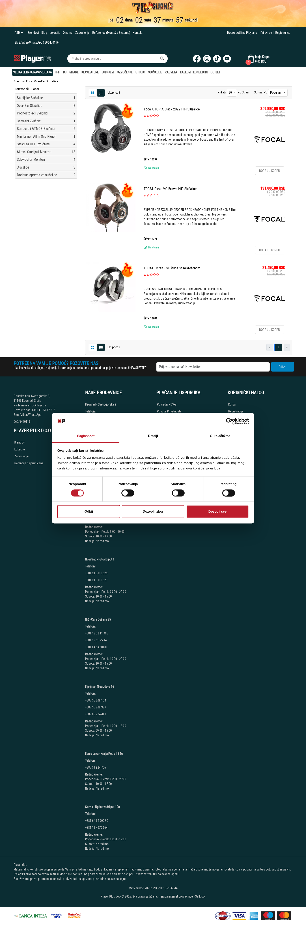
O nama (68, 32)
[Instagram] (207, 59)
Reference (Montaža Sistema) (111, 32)
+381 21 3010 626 (96, 573)
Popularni (276, 92)
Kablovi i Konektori (194, 72)
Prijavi (282, 366)
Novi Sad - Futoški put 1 (99, 559)
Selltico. (200, 896)
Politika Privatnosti (169, 411)
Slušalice (155, 72)
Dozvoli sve (217, 511)
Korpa (232, 404)
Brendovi (33, 32)
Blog (44, 32)
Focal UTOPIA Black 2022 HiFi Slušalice (172, 109)
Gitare (74, 72)
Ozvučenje (125, 72)
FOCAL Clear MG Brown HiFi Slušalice (170, 189)
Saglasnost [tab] (86, 436)
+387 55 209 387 (95, 707)
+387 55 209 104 (95, 700)
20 (231, 92)
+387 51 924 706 (95, 767)
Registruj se (282, 32)
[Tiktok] (217, 59)
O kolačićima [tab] (220, 436)
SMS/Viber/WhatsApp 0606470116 (37, 42)
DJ (65, 72)
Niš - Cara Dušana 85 (98, 619)
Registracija (235, 411)
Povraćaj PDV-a (167, 404)
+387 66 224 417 (95, 714)
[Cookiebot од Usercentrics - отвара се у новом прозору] (229, 421)
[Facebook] (197, 59)
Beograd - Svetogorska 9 (100, 404)
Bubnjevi (108, 72)
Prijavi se (266, 32)
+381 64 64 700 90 (96, 820)
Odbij (88, 511)
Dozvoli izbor (153, 511)
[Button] (162, 58)
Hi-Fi (57, 72)
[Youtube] (227, 59)
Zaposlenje (82, 32)
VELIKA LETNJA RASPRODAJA (32, 72)
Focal (29, 81)
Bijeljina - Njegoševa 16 (99, 686)
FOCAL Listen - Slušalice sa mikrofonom (172, 268)
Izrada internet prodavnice (176, 896)
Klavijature (90, 72)
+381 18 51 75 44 (96, 640)
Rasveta (171, 72)
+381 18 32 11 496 (96, 633)
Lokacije (55, 32)
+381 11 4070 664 (96, 827)
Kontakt (137, 32)
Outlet (215, 72)
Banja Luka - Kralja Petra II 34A (104, 753)
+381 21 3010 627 (96, 580)
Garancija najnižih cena (28, 463)
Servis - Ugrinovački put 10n (102, 807)
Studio (140, 72)
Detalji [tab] (153, 436)
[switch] (127, 493)
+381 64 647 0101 (96, 647)
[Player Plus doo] (32, 58)
